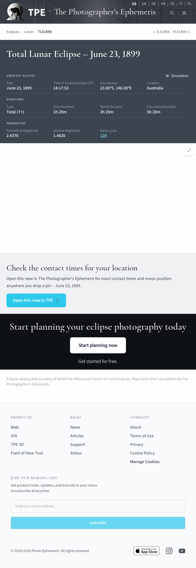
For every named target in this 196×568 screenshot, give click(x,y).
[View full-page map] (189, 150)
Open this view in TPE (33, 300)
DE (154, 3)
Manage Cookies (145, 462)
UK (144, 3)
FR (163, 3)
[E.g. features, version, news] (172, 13)
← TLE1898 (161, 31)
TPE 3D (17, 445)
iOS (14, 436)
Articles (77, 436)
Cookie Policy (142, 453)
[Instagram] (169, 551)
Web (15, 427)
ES (172, 3)
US (134, 3)
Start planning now (98, 345)
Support (77, 445)
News (75, 427)
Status (76, 453)
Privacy (136, 445)
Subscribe (98, 522)
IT (181, 3)
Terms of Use (142, 436)
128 (103, 136)
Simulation (180, 75)
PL (190, 3)
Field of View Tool (27, 453)
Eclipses (12, 31)
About (135, 427)
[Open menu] (184, 13)
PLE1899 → (181, 31)
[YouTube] (182, 551)
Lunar (28, 31)
